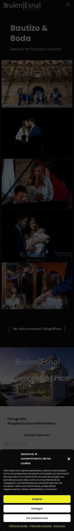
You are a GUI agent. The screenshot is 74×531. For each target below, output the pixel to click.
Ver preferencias (37, 518)
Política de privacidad (41, 525)
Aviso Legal (59, 525)
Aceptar (37, 499)
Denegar (37, 508)
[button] (69, 459)
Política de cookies (18, 525)
